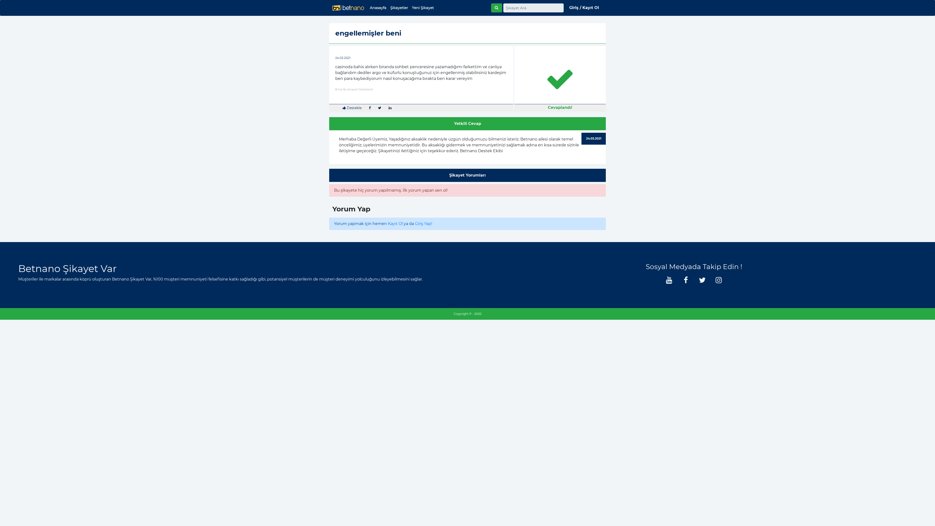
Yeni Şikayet (423, 7)
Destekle (354, 108)
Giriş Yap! (423, 223)
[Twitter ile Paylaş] (379, 108)
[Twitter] (702, 281)
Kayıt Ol (395, 223)
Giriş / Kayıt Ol (584, 7)
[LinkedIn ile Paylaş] (390, 108)
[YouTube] (669, 281)
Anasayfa (378, 7)
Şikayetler (399, 7)
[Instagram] (719, 281)
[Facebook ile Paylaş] (369, 108)
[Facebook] (685, 281)
